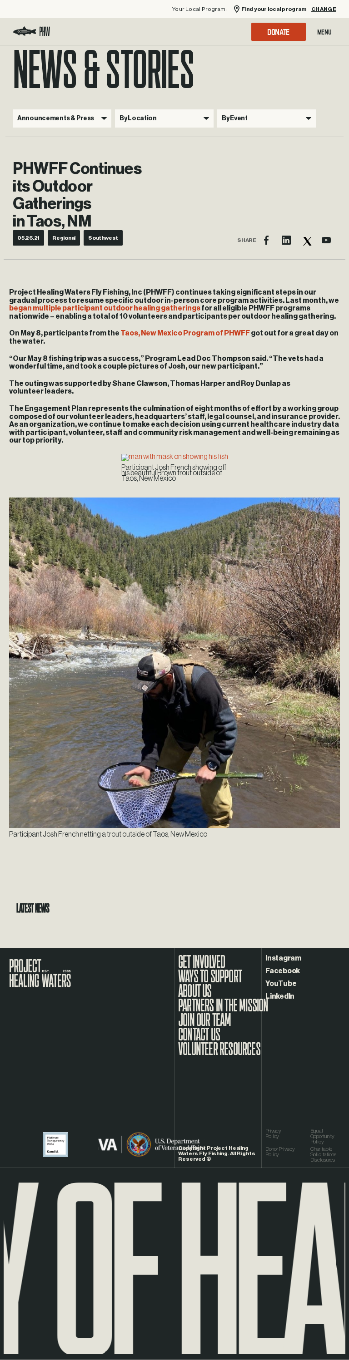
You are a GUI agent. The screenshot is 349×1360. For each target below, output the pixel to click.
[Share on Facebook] (266, 240)
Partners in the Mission (223, 1010)
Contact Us (199, 1039)
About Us (195, 995)
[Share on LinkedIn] (286, 240)
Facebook (282, 971)
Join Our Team (204, 1024)
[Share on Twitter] (306, 240)
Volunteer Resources (219, 1053)
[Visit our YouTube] (326, 240)
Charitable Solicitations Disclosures (323, 1154)
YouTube (280, 983)
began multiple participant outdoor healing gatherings (104, 308)
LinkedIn (279, 996)
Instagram (283, 958)
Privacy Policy (273, 1133)
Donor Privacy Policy (279, 1151)
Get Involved (201, 966)
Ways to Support (210, 981)
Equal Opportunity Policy (322, 1136)
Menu (324, 32)
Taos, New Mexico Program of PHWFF (185, 333)
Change (323, 9)
